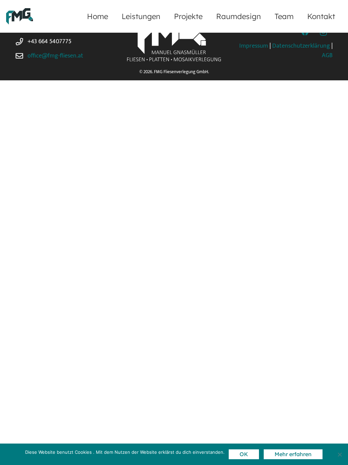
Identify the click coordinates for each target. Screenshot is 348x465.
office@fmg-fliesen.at (55, 56)
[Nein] (339, 454)
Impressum (253, 46)
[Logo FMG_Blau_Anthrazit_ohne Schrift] (19, 16)
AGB (327, 55)
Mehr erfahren (293, 454)
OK (244, 454)
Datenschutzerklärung (301, 46)
